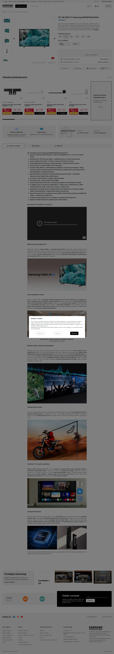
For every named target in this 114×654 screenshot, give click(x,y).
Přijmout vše (74, 333)
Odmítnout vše (40, 333)
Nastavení (57, 333)
